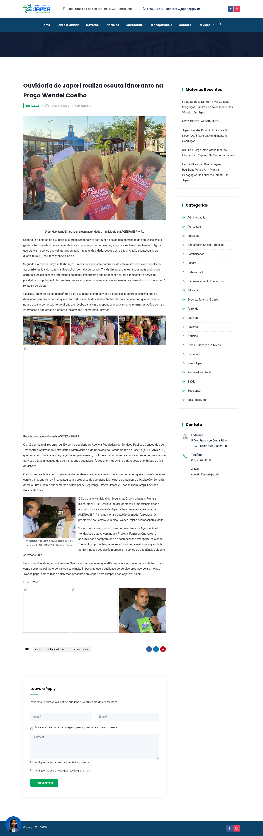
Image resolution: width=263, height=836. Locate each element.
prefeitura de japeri (56, 649)
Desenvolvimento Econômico (205, 281)
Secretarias (134, 25)
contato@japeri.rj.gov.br (205, 474)
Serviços (204, 25)
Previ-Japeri (195, 363)
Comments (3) (83, 105)
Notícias (113, 25)
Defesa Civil (195, 272)
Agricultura (194, 226)
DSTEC (43, 827)
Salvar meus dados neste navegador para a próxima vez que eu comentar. (76, 727)
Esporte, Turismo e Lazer (203, 299)
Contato (185, 25)
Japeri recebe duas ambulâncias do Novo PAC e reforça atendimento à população (205, 136)
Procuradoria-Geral (199, 372)
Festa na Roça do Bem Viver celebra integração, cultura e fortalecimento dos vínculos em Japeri (207, 107)
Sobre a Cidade (68, 25)
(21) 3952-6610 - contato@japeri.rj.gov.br (171, 9)
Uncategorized (196, 399)
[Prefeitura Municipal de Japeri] (37, 9)
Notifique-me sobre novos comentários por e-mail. (63, 762)
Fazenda (192, 308)
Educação (193, 290)
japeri (38, 649)
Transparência (161, 25)
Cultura (191, 263)
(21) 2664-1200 (201, 460)
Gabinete (193, 317)
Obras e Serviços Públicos (204, 345)
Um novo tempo (80, 649)
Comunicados (195, 254)
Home (46, 25)
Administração (196, 217)
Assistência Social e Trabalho (205, 245)
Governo (92, 25)
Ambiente (193, 235)
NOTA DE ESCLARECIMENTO (200, 121)
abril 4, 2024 (32, 105)
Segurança (194, 390)
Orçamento (194, 354)
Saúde (191, 381)
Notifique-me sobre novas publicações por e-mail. (62, 770)
